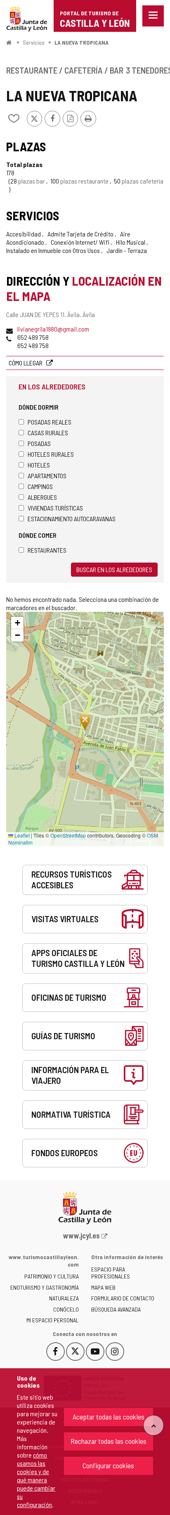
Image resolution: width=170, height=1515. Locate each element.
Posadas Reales (49, 422)
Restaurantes (47, 550)
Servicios (34, 42)
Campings (40, 486)
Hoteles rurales (51, 454)
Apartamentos (47, 476)
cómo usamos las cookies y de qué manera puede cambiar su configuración (36, 1479)
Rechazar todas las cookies (108, 1441)
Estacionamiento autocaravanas (72, 518)
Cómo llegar (26, 363)
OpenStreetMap (68, 835)
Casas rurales (48, 433)
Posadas (39, 443)
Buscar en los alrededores (114, 569)
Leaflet (21, 835)
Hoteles (39, 465)
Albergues (42, 497)
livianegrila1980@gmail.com (53, 329)
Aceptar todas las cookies (108, 1416)
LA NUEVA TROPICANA (81, 42)
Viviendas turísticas (55, 508)
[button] (17, 623)
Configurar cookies (108, 1465)
